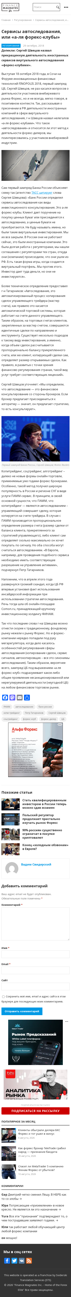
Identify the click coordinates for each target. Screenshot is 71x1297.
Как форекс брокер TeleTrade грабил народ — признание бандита (42, 1150)
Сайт (4, 980)
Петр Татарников (34, 712)
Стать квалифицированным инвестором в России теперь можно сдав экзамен (44, 804)
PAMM (7, 706)
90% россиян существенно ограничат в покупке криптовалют (42, 834)
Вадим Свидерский (36, 864)
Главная (6, 20)
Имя (5, 948)
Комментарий (12, 905)
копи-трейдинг (12, 712)
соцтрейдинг (11, 719)
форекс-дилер (48, 719)
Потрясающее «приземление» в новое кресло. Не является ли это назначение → (32, 1207)
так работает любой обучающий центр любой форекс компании (33, 1229)
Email (6, 964)
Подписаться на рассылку (35, 1111)
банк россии (45, 706)
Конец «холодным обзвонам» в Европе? (45, 847)
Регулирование (23, 20)
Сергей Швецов (57, 712)
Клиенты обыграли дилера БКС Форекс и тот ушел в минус (39, 1131)
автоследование (24, 706)
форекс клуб (29, 719)
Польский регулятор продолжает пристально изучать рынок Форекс (41, 819)
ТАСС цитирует (41, 193)
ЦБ (62, 719)
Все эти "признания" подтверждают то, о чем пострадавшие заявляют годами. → (34, 1218)
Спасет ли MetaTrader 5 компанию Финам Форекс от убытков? (41, 1168)
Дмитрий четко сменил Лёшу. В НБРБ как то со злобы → (33, 1197)
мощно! (11, 1238)
